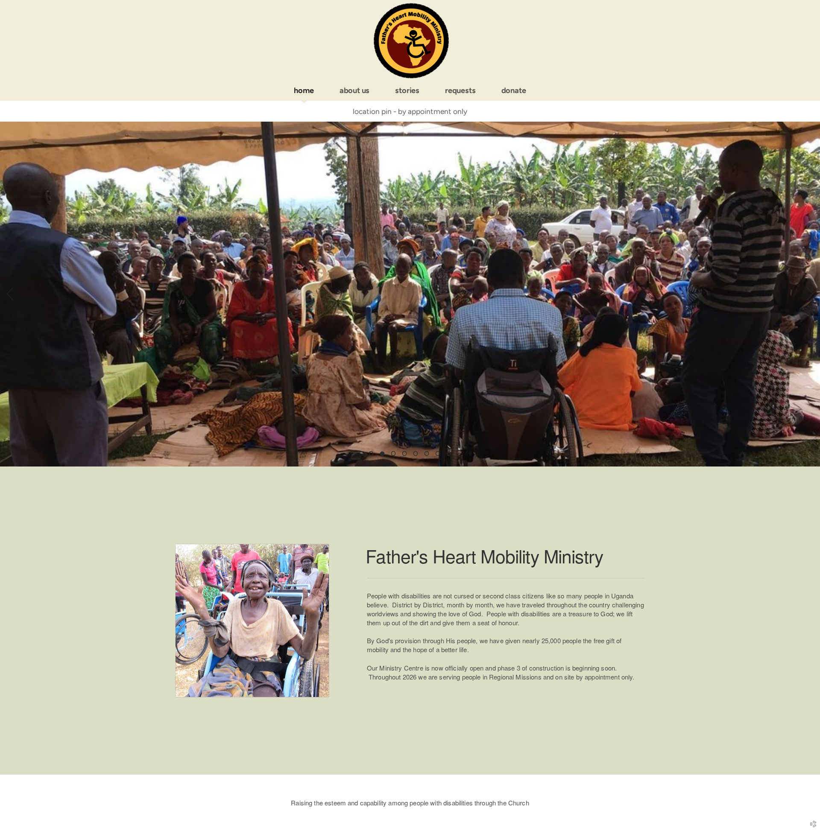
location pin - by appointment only (410, 111)
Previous (9, 294)
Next (810, 294)
